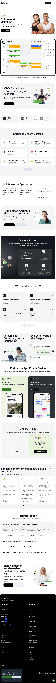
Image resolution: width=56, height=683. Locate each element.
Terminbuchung (4, 640)
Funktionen (17, 3)
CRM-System (3, 652)
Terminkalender (4, 606)
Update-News (32, 654)
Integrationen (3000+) (33, 645)
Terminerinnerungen (5, 616)
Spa (30, 619)
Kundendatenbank (4, 645)
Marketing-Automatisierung (6, 642)
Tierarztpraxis (32, 623)
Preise (39, 3)
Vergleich (31, 657)
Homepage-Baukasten (5, 609)
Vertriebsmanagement (5, 649)
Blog (30, 652)
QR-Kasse (4, 619)
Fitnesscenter (32, 614)
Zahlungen (4, 621)
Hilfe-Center (31, 637)
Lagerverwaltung (4, 614)
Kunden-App (6, 389)
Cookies (49, 680)
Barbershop (31, 609)
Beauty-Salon (32, 606)
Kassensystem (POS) (6, 624)
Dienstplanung (4, 647)
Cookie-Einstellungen (5, 680)
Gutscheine (3, 611)
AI (23, 3)
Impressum (44, 680)
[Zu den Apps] (43, 77)
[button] (50, 469)
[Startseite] (5, 3)
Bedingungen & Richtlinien (35, 680)
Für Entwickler (32, 647)
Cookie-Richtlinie (10, 680)
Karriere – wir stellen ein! (34, 662)
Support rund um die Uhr (34, 640)
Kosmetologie (32, 621)
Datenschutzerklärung (17, 679)
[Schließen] (21, 670)
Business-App (33, 389)
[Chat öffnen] (53, 680)
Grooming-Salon (32, 626)
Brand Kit (31, 649)
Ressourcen (34, 3)
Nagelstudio (31, 611)
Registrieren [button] (48, 3)
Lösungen (28, 3)
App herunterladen (33, 642)
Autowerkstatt (32, 616)
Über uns (31, 659)
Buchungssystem (4, 637)
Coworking (31, 628)
